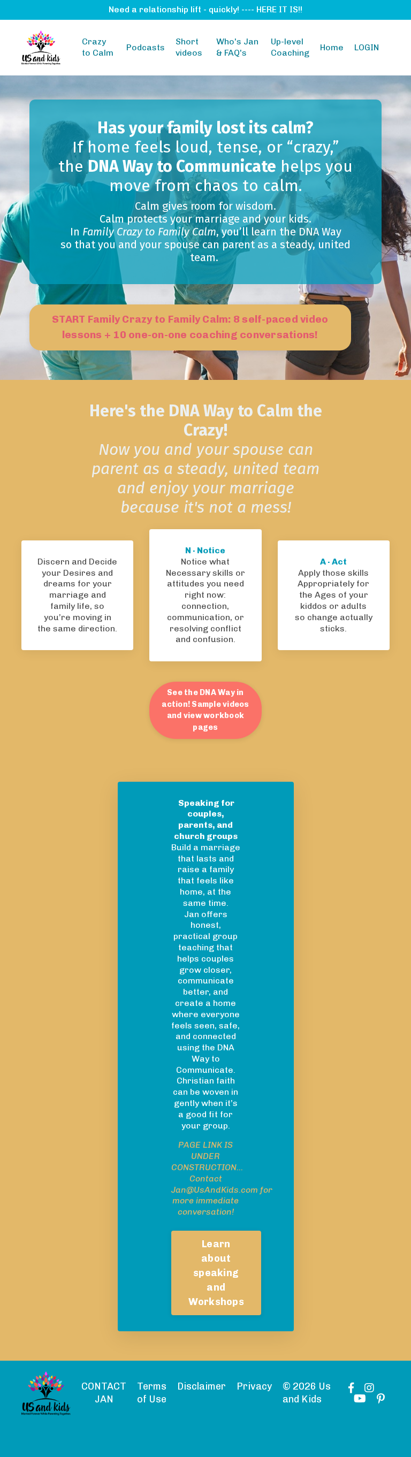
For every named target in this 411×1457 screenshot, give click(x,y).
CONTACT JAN (103, 1392)
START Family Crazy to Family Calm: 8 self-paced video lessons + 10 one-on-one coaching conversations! (190, 327)
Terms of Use (151, 1392)
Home (332, 47)
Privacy (254, 1386)
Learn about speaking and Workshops (216, 1273)
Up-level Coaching (290, 47)
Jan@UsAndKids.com (214, 1190)
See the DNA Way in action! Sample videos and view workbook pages (205, 710)
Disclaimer (201, 1386)
